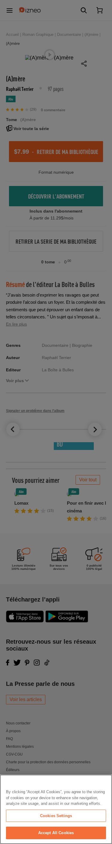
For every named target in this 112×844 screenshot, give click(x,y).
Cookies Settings (56, 816)
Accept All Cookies (56, 833)
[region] (56, 809)
